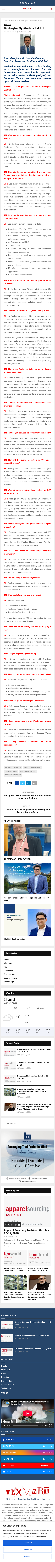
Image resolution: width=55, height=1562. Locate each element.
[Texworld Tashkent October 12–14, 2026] (10, 1066)
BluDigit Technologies (14, 939)
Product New (9, 974)
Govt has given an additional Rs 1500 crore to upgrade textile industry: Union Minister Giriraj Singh (34, 1106)
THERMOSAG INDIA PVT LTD (17, 859)
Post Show (8, 971)
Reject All (27, 1557)
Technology (9, 982)
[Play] (4, 1425)
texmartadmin (11, 32)
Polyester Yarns (11, 771)
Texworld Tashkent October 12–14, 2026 (13, 1269)
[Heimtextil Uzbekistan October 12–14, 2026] (10, 1079)
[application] (27, 1413)
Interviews (7, 24)
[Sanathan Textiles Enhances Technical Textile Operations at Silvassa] (10, 1092)
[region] (27, 1542)
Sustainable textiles (27, 771)
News (6, 967)
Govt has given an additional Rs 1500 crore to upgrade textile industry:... (39, 1295)
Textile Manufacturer (13, 775)
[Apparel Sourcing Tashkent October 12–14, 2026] (10, 1052)
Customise (27, 1550)
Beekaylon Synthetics (13, 767)
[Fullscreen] (50, 1425)
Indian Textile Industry (32, 767)
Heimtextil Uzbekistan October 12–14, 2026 (38, 1269)
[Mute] (46, 1425)
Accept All (27, 1543)
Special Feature (10, 978)
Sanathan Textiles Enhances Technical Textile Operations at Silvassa (32, 1091)
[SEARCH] (48, 1123)
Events (6, 959)
